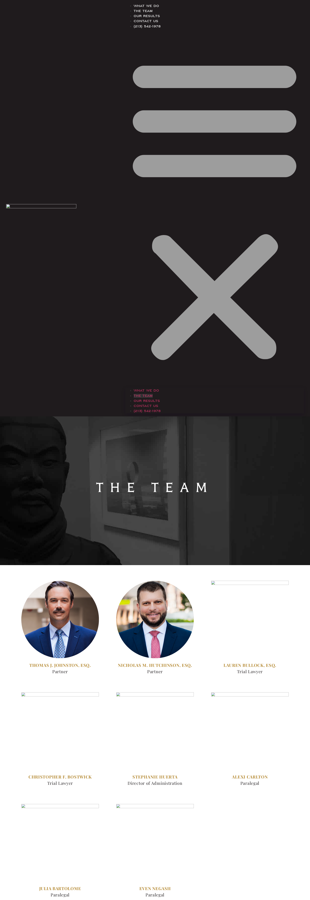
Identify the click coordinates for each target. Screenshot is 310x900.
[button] (214, 208)
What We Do (146, 6)
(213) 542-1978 (147, 26)
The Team (143, 11)
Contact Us (146, 21)
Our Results (147, 16)
